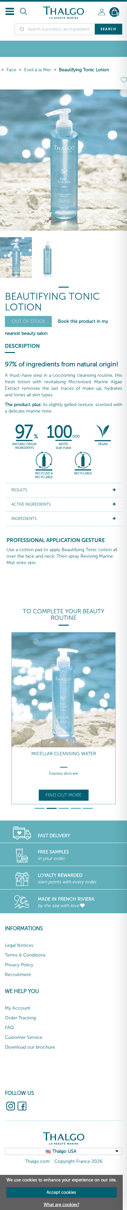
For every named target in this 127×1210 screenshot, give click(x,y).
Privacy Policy (19, 965)
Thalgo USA (64, 1151)
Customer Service (23, 1037)
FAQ (9, 1027)
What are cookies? (61, 1204)
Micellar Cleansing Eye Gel (63, 753)
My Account (17, 1008)
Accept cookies (61, 1192)
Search (108, 29)
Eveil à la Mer (37, 70)
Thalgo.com (37, 1161)
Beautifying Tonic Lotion (84, 70)
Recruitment (18, 974)
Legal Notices (19, 945)
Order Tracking (20, 1018)
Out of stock (28, 321)
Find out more (64, 795)
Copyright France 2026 (78, 1161)
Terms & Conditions (25, 955)
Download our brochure (30, 1047)
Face (11, 70)
